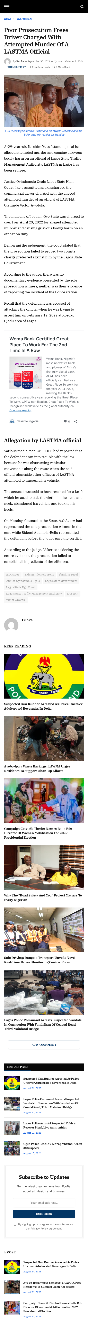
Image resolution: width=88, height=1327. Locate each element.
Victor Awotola (16, 600)
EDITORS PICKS (17, 1067)
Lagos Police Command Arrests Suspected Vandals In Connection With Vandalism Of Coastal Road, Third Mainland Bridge (42, 1024)
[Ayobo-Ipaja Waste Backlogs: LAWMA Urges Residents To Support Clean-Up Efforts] (44, 738)
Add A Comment (44, 1045)
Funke (20, 61)
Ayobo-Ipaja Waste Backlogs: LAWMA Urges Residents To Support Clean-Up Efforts (37, 768)
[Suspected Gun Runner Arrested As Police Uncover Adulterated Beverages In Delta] (44, 676)
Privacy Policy (39, 1228)
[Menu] (6, 6)
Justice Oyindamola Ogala (23, 581)
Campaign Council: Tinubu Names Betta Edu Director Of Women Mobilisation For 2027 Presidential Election (38, 833)
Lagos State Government (61, 581)
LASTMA (72, 593)
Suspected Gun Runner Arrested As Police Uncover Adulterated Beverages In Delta (43, 706)
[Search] (82, 6)
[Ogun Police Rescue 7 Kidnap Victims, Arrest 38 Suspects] (12, 1148)
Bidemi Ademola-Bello (39, 574)
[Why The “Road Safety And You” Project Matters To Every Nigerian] (44, 867)
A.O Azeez (12, 574)
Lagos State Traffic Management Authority (34, 593)
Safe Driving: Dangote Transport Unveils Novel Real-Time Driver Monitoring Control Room (40, 960)
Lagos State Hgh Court (20, 587)
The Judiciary (17, 67)
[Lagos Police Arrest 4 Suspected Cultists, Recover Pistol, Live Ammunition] (12, 1128)
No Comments (42, 66)
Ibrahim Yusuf (68, 574)
